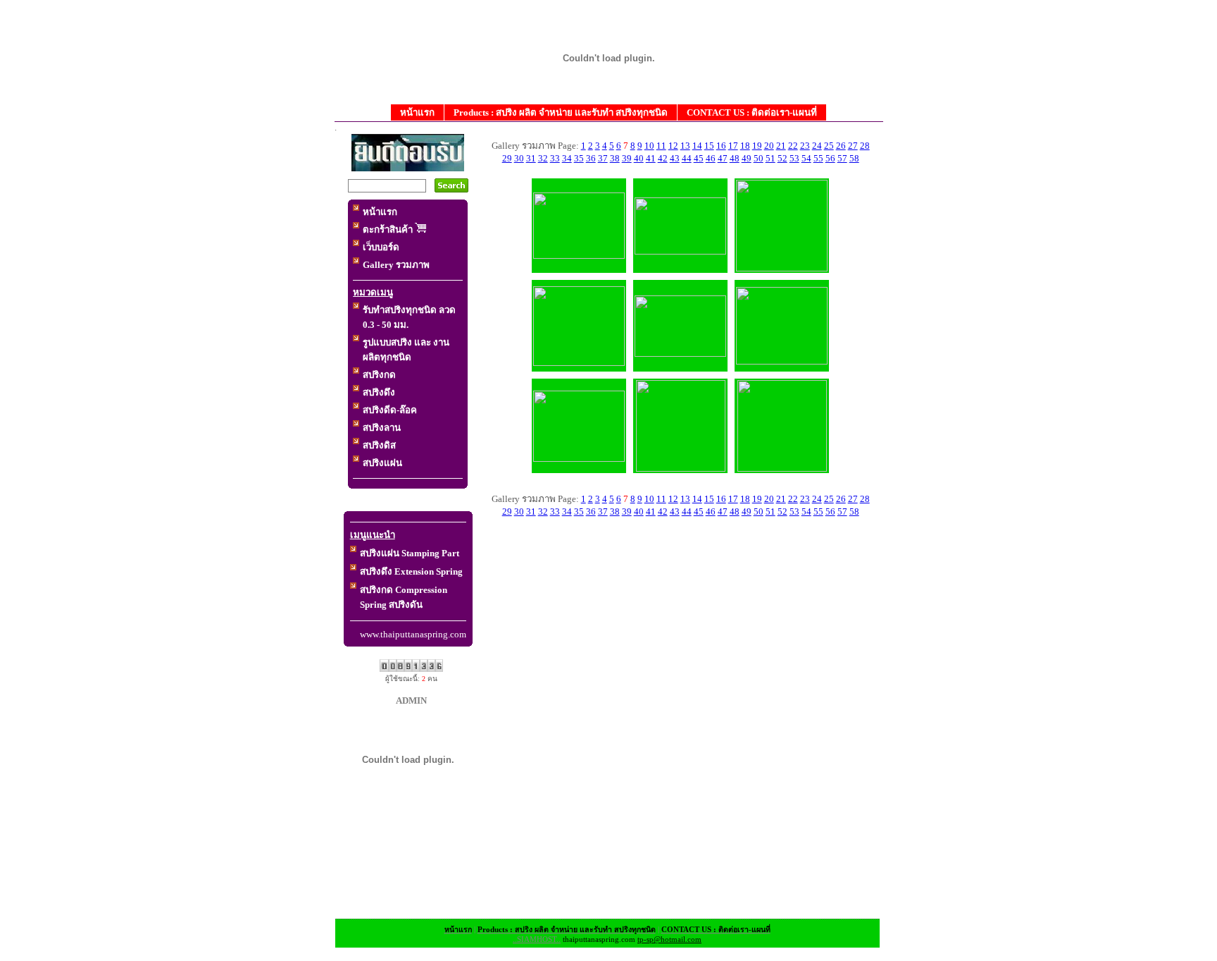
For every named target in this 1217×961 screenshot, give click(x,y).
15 (709, 145)
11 (661, 145)
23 (805, 145)
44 (687, 158)
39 (627, 158)
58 (854, 158)
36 (591, 158)
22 (793, 145)
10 (649, 145)
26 (841, 145)
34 (567, 158)
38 (615, 158)
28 (865, 145)
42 (663, 158)
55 (818, 158)
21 (781, 145)
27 (853, 145)
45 (699, 158)
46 (711, 158)
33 (555, 158)
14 (697, 145)
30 (519, 158)
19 (757, 145)
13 (685, 145)
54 (806, 158)
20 (769, 145)
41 (651, 158)
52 (782, 158)
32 (543, 158)
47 (723, 158)
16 (721, 145)
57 (842, 158)
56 (830, 158)
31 (531, 158)
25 (829, 145)
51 (770, 158)
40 (639, 158)
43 (675, 158)
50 (758, 158)
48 (734, 158)
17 (733, 145)
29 (507, 158)
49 (746, 158)
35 (579, 158)
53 (794, 158)
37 (603, 158)
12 (673, 145)
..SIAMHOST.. (537, 939)
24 (817, 145)
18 (745, 145)
